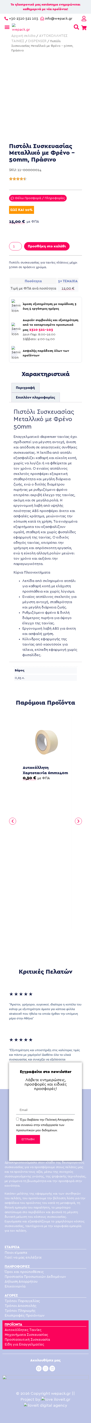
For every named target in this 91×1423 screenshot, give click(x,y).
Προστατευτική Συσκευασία (27, 1339)
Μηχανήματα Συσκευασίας (26, 1334)
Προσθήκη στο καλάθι (47, 246)
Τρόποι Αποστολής (20, 1306)
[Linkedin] (52, 1368)
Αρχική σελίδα (23, 36)
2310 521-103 (41, 329)
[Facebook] (39, 1368)
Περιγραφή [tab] (25, 387)
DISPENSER (37, 41)
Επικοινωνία (15, 1286)
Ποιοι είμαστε (16, 1252)
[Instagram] (45, 1368)
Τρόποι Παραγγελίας (22, 1301)
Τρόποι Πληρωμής (20, 1310)
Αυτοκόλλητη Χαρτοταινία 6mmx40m (45, 770)
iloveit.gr (62, 1400)
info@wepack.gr (58, 18)
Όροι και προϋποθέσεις (24, 1272)
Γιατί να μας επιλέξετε (23, 1257)
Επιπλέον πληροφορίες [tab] (35, 397)
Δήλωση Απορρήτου (21, 1281)
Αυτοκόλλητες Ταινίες (23, 1330)
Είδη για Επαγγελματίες (24, 1344)
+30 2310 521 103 (23, 18)
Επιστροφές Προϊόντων (25, 1315)
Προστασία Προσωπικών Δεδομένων (35, 1276)
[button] (12, 821)
